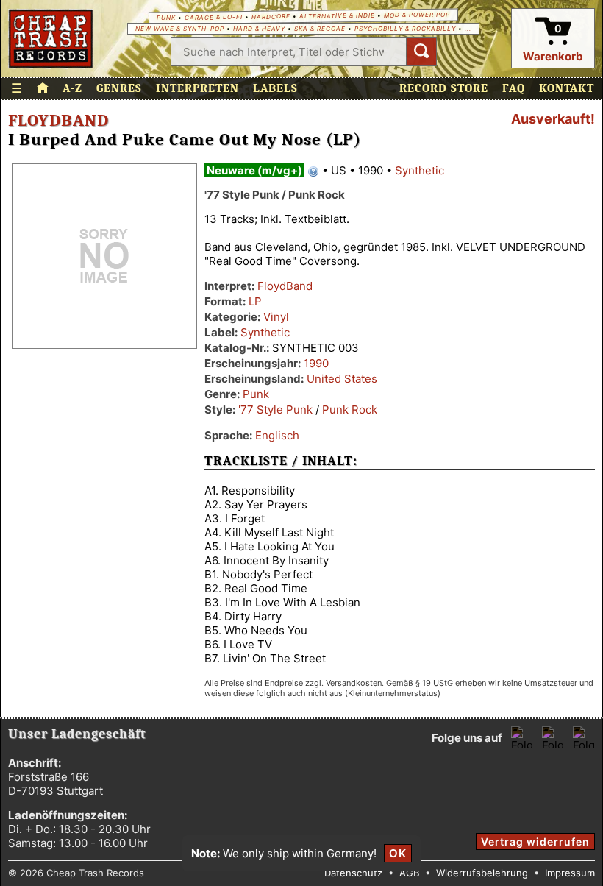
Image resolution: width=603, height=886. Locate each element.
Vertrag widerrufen (535, 841)
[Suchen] (421, 51)
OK (398, 853)
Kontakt (566, 88)
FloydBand (58, 120)
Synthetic (419, 170)
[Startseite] (51, 38)
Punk (166, 17)
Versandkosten (354, 683)
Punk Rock (349, 410)
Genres (119, 88)
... (468, 28)
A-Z (72, 88)
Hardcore (270, 17)
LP (255, 301)
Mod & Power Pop (417, 14)
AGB (409, 873)
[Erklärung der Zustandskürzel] (313, 171)
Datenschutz (353, 873)
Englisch (277, 435)
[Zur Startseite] (43, 88)
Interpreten (197, 88)
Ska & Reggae (320, 28)
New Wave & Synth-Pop (179, 28)
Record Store (443, 88)
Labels (275, 88)
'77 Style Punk (275, 410)
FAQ (513, 88)
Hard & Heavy (259, 28)
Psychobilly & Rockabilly (405, 28)
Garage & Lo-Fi (214, 17)
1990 (316, 363)
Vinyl (276, 317)
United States (342, 379)
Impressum (570, 873)
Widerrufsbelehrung (482, 873)
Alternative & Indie (337, 16)
